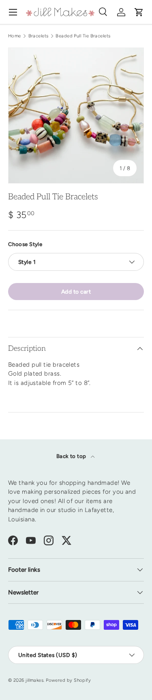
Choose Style (25, 244)
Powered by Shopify (68, 680)
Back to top (72, 456)
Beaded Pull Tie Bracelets (83, 36)
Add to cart (76, 291)
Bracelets (38, 36)
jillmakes (34, 680)
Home (14, 36)
